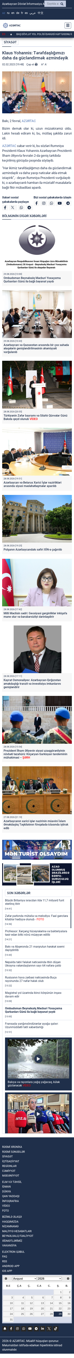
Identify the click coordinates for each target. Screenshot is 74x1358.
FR (22, 13)
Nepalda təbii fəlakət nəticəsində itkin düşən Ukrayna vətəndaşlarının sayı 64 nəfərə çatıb (33, 963)
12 (31, 1303)
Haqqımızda (10, 1221)
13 (42, 1303)
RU (8, 13)
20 (42, 1308)
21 (51, 1308)
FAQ (4, 1256)
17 (11, 1308)
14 (51, 1303)
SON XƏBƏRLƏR (18, 893)
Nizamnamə (10, 1226)
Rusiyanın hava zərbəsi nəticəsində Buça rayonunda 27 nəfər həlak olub (31, 979)
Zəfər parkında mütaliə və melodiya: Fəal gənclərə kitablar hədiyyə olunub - (36, 917)
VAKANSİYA (9, 1245)
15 (60, 1303)
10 (11, 1303)
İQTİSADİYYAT (10, 1161)
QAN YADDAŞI (10, 1196)
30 (69, 1313)
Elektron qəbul (13, 1251)
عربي (32, 13)
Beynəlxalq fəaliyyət (17, 1236)
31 (11, 1319)
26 (31, 1313)
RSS (4, 1261)
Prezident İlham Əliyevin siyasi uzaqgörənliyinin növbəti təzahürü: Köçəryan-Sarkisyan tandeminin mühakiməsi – (35, 754)
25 (22, 1313)
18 (22, 1308)
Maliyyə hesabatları (17, 1231)
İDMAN (6, 1186)
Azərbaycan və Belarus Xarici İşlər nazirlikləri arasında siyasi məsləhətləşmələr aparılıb (32, 484)
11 (22, 1303)
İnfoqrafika (10, 1201)
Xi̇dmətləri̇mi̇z (12, 1240)
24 (11, 1313)
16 (69, 1303)
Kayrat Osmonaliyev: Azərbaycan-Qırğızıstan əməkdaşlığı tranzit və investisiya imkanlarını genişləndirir (32, 683)
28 (51, 1313)
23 (69, 1308)
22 (60, 1308)
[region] (38, 1016)
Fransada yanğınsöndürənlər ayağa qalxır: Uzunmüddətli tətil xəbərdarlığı (31, 1025)
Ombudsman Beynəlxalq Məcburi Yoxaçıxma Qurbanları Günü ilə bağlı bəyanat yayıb (32, 279)
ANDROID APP (10, 1266)
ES (26, 13)
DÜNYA (6, 1191)
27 (42, 1313)
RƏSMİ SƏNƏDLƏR (13, 1151)
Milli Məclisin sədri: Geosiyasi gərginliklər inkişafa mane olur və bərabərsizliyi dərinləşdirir (35, 615)
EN (12, 13)
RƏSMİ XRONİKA (12, 1147)
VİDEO (6, 1205)
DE (17, 13)
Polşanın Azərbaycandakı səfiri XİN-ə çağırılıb (33, 549)
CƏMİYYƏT (8, 1171)
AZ (3, 13)
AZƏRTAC (29, 121)
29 (60, 1313)
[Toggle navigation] (66, 25)
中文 (40, 13)
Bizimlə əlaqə (12, 1216)
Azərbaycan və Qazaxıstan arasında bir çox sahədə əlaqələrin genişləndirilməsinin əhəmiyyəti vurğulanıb (36, 348)
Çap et (30, 64)
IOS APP (7, 1271)
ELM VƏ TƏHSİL (12, 1182)
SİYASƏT (10, 42)
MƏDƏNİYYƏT (10, 1175)
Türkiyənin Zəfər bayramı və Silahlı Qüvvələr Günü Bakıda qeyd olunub (35, 417)
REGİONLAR (9, 1166)
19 (31, 1308)
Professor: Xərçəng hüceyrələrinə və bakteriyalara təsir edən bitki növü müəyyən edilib (36, 933)
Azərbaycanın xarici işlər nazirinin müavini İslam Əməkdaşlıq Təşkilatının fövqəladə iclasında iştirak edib (36, 824)
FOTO (5, 1210)
